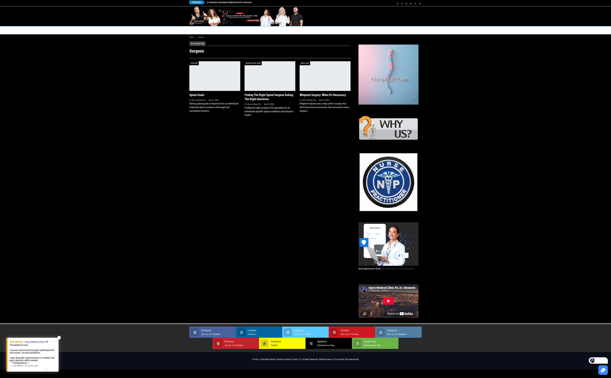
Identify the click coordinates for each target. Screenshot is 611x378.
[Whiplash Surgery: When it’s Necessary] (325, 76)
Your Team (284, 30)
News (376, 30)
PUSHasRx (339, 30)
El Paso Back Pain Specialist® (346, 359)
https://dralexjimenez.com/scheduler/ (397, 268)
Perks (299, 30)
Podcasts (359, 30)
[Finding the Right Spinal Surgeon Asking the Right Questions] (270, 76)
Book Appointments (215, 30)
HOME (194, 30)
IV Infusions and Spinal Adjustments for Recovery (229, 2)
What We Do (315, 30)
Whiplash (305, 63)
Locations (238, 30)
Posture (194, 63)
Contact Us (260, 30)
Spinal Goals (196, 95)
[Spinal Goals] (214, 76)
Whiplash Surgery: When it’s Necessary (323, 95)
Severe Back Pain (253, 63)
